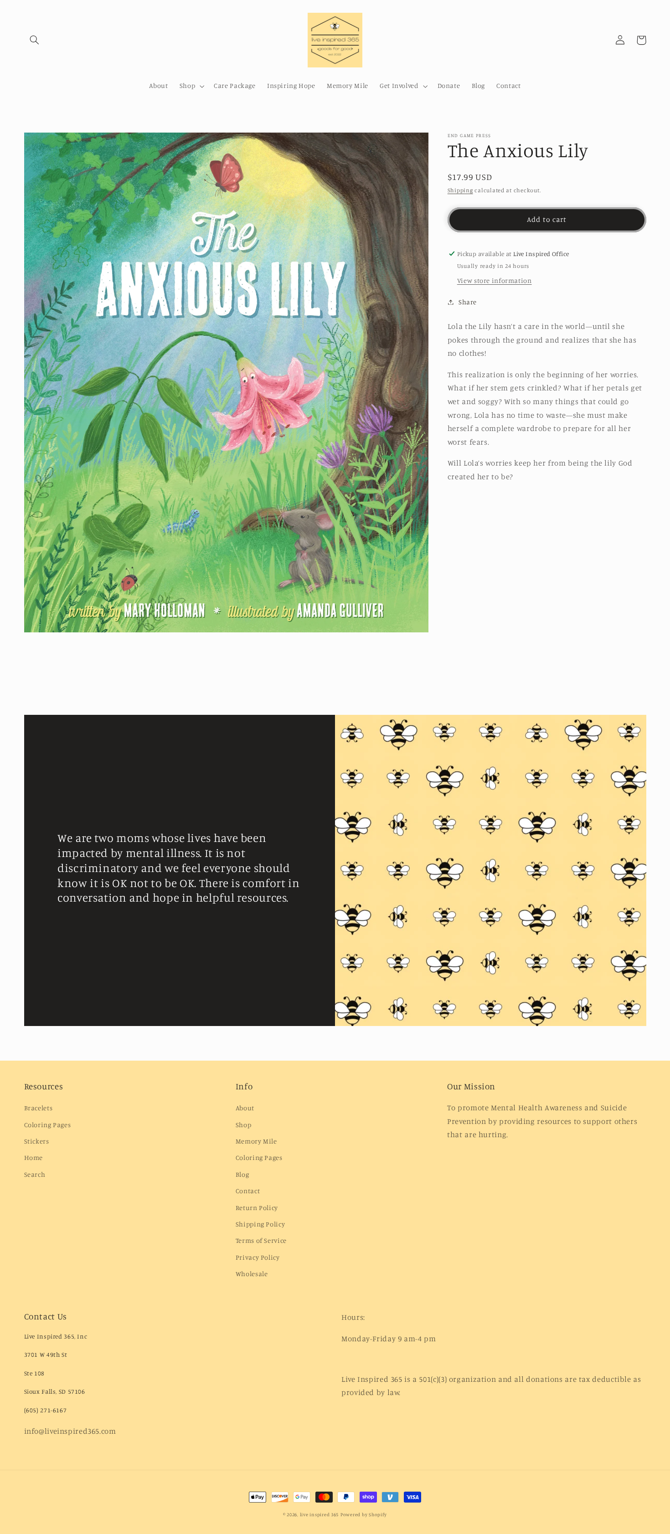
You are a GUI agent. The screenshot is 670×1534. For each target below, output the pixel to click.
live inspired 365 (319, 1514)
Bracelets (38, 1108)
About (245, 1108)
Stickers (36, 1141)
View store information (494, 280)
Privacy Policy (258, 1257)
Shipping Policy (260, 1224)
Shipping (460, 190)
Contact (248, 1191)
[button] (34, 40)
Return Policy (257, 1207)
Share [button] (468, 302)
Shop (244, 1125)
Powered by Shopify (363, 1514)
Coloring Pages (47, 1125)
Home (33, 1157)
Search (35, 1174)
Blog (242, 1174)
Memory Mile (256, 1141)
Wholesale (252, 1273)
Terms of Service (261, 1240)
